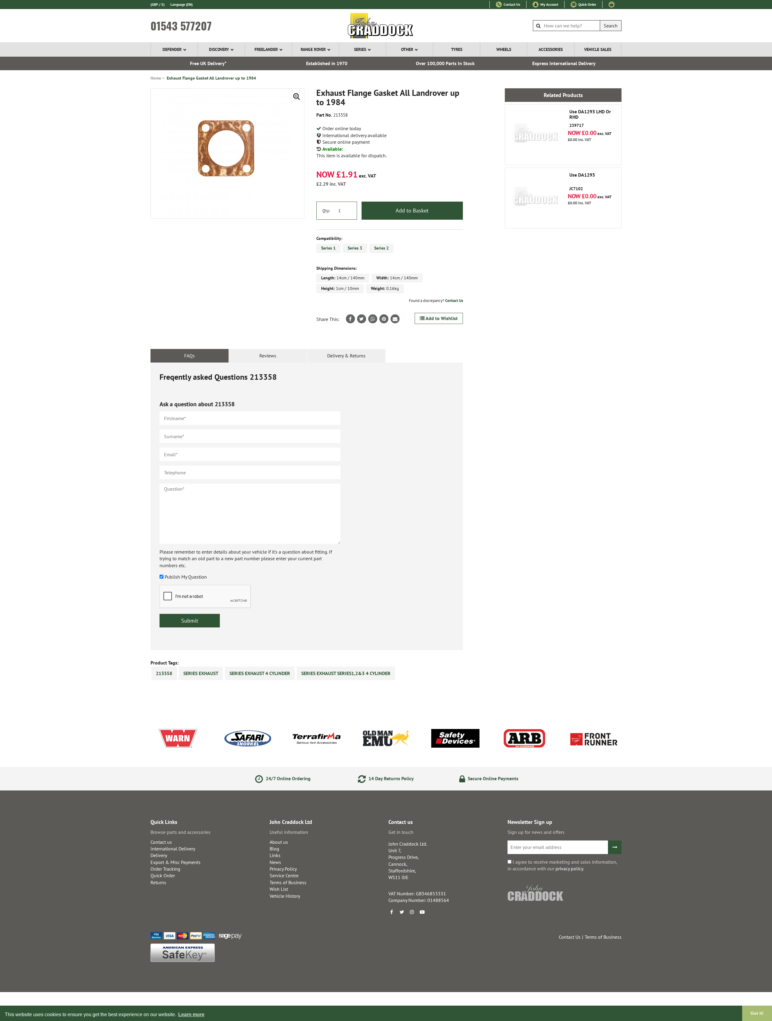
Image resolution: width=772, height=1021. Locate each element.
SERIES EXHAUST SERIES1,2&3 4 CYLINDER (346, 673)
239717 (590, 118)
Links (275, 855)
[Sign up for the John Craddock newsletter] (615, 847)
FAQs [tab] (189, 356)
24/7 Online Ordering (287, 778)
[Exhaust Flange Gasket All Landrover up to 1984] (227, 153)
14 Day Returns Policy (390, 778)
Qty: (326, 210)
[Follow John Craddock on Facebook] (391, 912)
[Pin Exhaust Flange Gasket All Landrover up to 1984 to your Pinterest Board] (383, 318)
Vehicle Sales (597, 49)
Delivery (158, 855)
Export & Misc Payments (175, 862)
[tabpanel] (306, 506)
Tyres (456, 49)
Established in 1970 (326, 63)
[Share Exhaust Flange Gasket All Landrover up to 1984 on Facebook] (350, 318)
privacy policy (569, 868)
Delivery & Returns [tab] (346, 356)
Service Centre (284, 875)
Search (611, 26)
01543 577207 (181, 25)
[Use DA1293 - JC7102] (535, 198)
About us (279, 842)
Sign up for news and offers (536, 832)
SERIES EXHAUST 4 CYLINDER (259, 673)
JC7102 (582, 181)
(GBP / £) (157, 4)
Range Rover (313, 49)
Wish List (279, 889)
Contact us (161, 842)
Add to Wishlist (441, 318)
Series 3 (355, 248)
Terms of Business (288, 882)
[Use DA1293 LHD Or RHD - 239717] (535, 134)
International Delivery (172, 849)
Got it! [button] (757, 1013)
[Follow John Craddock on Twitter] (402, 912)
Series (360, 49)
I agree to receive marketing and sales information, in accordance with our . (562, 865)
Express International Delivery (564, 63)
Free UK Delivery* (208, 63)
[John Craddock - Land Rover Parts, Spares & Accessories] (386, 25)
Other (407, 49)
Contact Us (511, 4)
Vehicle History (285, 896)
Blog (274, 849)
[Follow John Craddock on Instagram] (412, 912)
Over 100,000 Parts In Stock (445, 63)
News (275, 862)
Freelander (266, 49)
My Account (548, 4)
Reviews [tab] (267, 356)
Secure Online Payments (492, 778)
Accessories (551, 49)
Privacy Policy (283, 869)
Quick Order (586, 4)
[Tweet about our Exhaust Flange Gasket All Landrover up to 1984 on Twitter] (361, 318)
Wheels (503, 49)
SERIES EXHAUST (200, 673)
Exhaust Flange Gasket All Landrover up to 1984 (211, 78)
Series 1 (328, 248)
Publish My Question (186, 577)
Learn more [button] (191, 1014)
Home (155, 78)
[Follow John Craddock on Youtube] (422, 912)
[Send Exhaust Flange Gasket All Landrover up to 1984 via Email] (395, 318)
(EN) (181, 4)
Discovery (219, 49)
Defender (172, 49)
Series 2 (381, 248)
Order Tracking (165, 869)
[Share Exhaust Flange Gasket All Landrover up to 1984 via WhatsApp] (372, 318)
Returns (158, 882)
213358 (164, 673)
